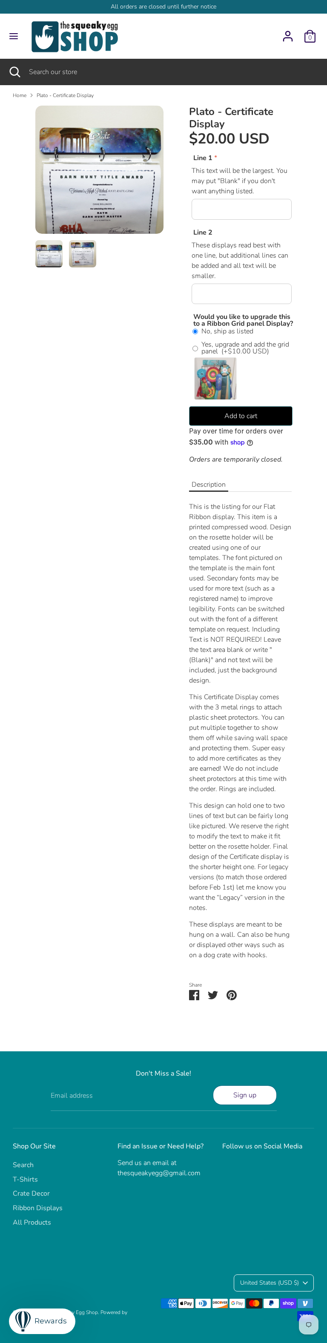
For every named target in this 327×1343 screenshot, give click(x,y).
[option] (99, 173)
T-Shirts (25, 1179)
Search (23, 1165)
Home (19, 95)
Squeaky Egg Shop (76, 1312)
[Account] (287, 32)
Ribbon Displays (38, 1208)
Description (209, 484)
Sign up (244, 1095)
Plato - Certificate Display (65, 95)
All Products (32, 1222)
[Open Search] (14, 72)
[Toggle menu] (13, 36)
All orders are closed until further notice (163, 7)
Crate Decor (31, 1193)
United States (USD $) (269, 1283)
